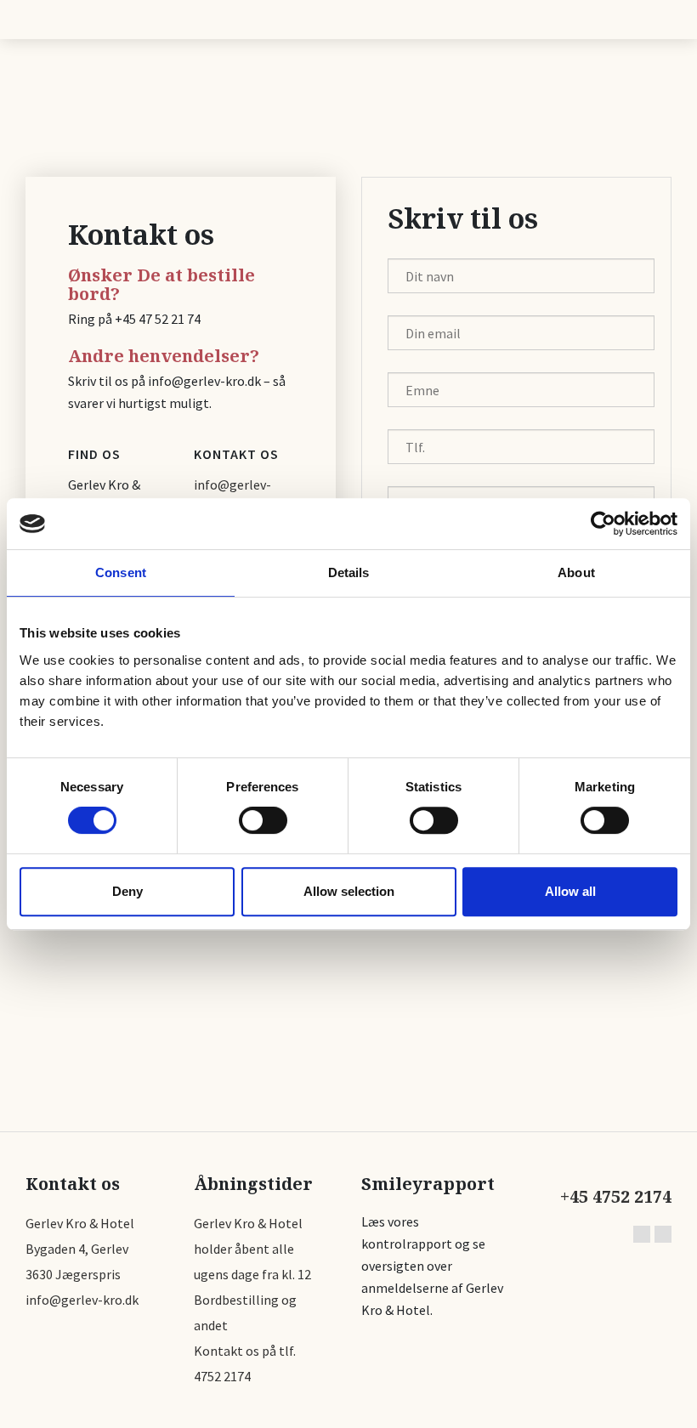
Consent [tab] (120, 572)
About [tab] (576, 572)
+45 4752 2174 (616, 1197)
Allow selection (348, 891)
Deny (127, 891)
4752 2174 (222, 1376)
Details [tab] (349, 572)
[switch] (263, 820)
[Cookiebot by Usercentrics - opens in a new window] (603, 523)
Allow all (570, 891)
